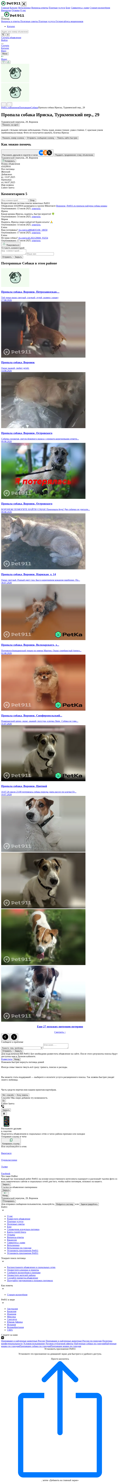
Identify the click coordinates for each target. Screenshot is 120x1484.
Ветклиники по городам (19, 1248)
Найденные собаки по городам (89, 1343)
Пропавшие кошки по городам (65, 1346)
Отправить (7, 257)
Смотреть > (60, 1032)
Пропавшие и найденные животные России (23, 1341)
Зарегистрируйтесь (89, 1204)
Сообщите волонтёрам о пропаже (24, 1272)
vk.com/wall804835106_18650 (32, 230)
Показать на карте (10, 125)
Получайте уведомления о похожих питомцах (30, 1280)
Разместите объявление (18, 1219)
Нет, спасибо (8, 1095)
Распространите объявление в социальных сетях (31, 1267)
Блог (68, 7)
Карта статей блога (16, 1232)
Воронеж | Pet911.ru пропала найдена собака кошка (81, 206)
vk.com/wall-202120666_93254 (33, 238)
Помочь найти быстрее (67, 138)
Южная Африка (15, 1322)
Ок (3, 1101)
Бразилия (11, 1311)
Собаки (34, 107)
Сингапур (12, 1319)
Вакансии (6, 10)
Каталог (14, 7)
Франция (11, 1314)
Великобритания (15, 1327)
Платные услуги (57, 7)
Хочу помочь (22, 1095)
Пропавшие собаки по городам (34, 1346)
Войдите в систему (64, 1204)
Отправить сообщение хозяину (40, 138)
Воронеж (14, 107)
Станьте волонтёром (100, 7)
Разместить (6, 1059)
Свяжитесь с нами (80, 7)
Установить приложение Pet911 (22, 1250)
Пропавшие (25, 107)
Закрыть (18, 257)
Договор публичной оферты (59, 1343)
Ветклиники (24, 7)
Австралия (12, 1308)
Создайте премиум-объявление (22, 1278)
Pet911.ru (5, 107)
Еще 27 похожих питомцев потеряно (60, 1026)
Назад (16, 1059)
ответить (36, 208)
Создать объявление (11, 37)
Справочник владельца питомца (23, 1229)
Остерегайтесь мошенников (69, 21)
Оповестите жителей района (21, 1275)
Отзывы (16, 10)
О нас (23, 10)
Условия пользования (34, 1343)
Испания (11, 1324)
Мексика (11, 1316)
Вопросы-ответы (39, 7)
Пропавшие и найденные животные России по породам (74, 1341)
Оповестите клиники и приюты (23, 1270)
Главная (5, 7)
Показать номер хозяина (13, 138)
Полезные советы (29, 21)
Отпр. (32, 200)
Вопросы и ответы (10, 21)
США (10, 1330)
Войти (4, 40)
